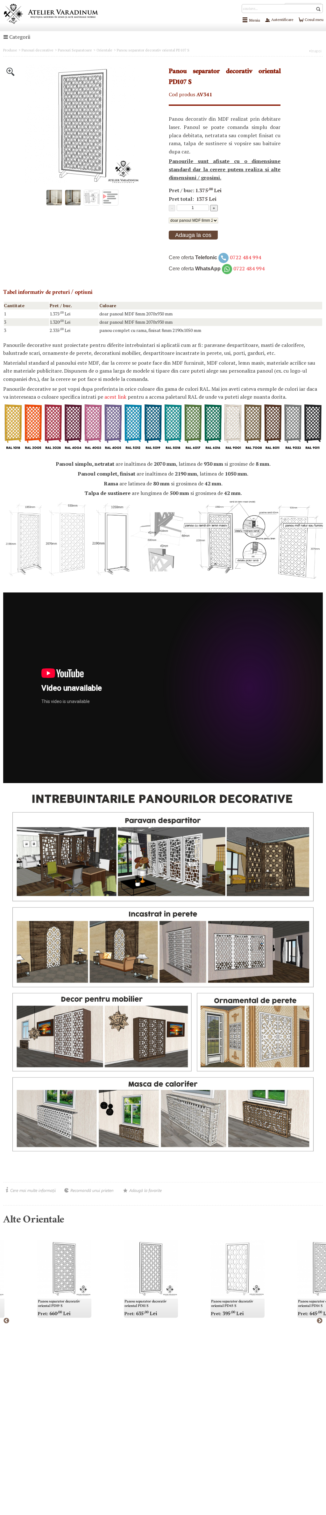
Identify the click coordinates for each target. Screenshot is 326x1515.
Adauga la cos (193, 235)
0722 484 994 (245, 257)
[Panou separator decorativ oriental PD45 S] (237, 1268)
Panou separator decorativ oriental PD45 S (232, 1304)
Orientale (104, 50)
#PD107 (176, 249)
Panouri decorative (37, 50)
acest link (115, 396)
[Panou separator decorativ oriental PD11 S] (151, 1268)
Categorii (19, 36)
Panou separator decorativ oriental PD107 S (153, 50)
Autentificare (282, 19)
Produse (10, 50)
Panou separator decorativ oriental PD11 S (145, 1304)
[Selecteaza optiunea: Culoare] (193, 220)
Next (319, 1321)
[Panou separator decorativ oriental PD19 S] (64, 1268)
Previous (6, 1321)
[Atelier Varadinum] (51, 13)
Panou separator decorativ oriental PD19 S (59, 1304)
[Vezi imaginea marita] (10, 71)
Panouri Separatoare (75, 50)
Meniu (254, 20)
